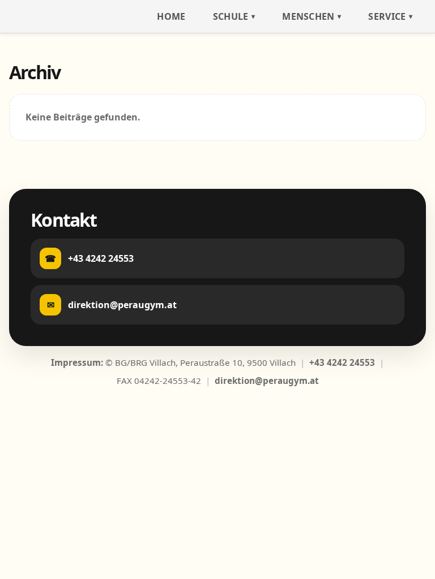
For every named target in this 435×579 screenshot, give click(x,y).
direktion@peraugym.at (267, 380)
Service (387, 16)
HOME (171, 16)
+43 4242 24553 (342, 362)
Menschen (308, 16)
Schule (231, 16)
